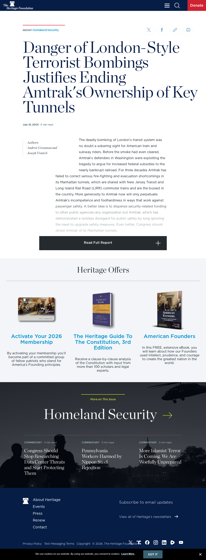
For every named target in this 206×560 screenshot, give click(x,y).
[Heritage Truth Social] (139, 543)
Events (39, 506)
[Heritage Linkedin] (164, 543)
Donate (196, 5)
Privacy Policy (32, 543)
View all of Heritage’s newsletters (145, 517)
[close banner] (200, 555)
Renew (39, 520)
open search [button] (176, 5)
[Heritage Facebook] (147, 543)
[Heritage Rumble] (172, 543)
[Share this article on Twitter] (149, 30)
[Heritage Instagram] (155, 543)
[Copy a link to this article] (175, 30)
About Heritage (47, 500)
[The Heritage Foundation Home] (18, 5)
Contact (40, 527)
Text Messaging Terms (59, 543)
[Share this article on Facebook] (162, 30)
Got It (153, 554)
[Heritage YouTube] (181, 543)
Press (37, 513)
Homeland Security (46, 30)
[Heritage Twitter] (131, 543)
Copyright (84, 543)
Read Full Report (98, 243)
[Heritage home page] (26, 500)
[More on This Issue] (167, 412)
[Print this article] (188, 30)
